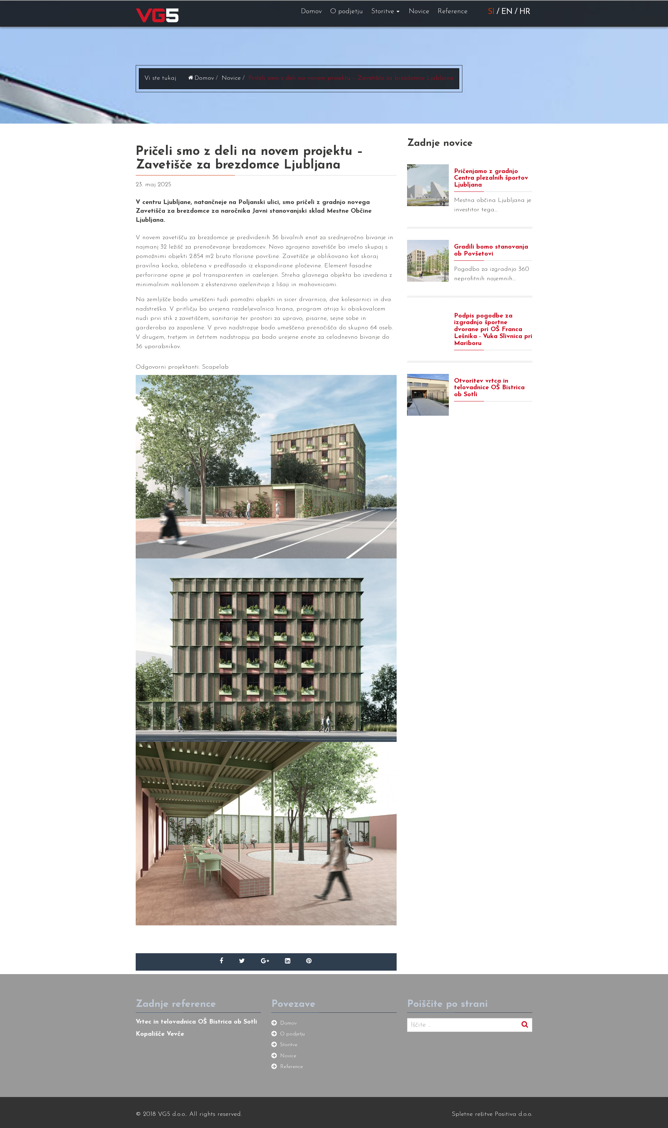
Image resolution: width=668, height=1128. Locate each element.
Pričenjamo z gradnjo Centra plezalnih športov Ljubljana (491, 179)
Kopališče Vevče (160, 1034)
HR (524, 12)
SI (491, 12)
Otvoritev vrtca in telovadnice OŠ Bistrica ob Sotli (489, 388)
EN (506, 12)
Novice (419, 11)
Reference (453, 11)
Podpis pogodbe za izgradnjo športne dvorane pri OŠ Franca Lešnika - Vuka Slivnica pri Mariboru (493, 330)
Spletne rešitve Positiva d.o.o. (492, 1114)
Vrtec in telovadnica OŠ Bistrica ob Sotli (196, 1022)
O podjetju (346, 11)
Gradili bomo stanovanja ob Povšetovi (491, 250)
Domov (311, 11)
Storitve (382, 11)
